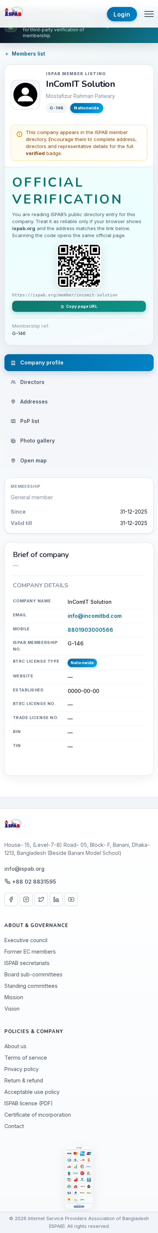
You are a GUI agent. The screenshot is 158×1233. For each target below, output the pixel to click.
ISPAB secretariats (27, 963)
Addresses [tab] (33, 401)
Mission (13, 997)
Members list (28, 53)
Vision (11, 1008)
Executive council (25, 940)
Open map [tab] (33, 460)
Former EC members (30, 951)
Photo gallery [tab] (37, 440)
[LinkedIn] (56, 899)
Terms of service (25, 1057)
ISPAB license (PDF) (28, 1103)
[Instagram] (26, 899)
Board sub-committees (33, 974)
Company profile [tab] (41, 362)
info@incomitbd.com (95, 616)
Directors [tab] (31, 382)
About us (15, 1046)
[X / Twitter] (41, 899)
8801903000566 (90, 630)
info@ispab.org (24, 869)
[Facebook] (11, 899)
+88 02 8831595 (34, 881)
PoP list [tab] (29, 421)
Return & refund (23, 1080)
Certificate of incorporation (37, 1115)
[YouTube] (71, 899)
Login (122, 14)
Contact (14, 1126)
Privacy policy (21, 1069)
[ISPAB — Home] (14, 13)
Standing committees (31, 986)
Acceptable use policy (32, 1092)
